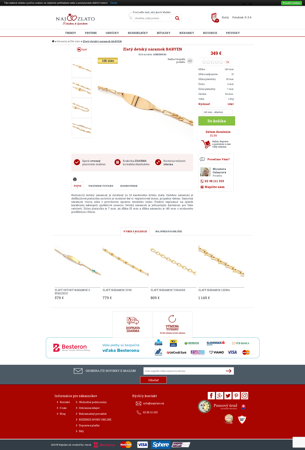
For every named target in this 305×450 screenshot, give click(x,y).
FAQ (81, 431)
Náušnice (210, 33)
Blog (62, 413)
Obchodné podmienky (93, 402)
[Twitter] (228, 395)
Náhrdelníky (138, 33)
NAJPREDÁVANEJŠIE (168, 231)
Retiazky (164, 33)
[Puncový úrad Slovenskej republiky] (222, 407)
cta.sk (88, 444)
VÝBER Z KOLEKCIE (135, 231)
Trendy (70, 33)
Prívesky (233, 33)
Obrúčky (112, 33)
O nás (63, 408)
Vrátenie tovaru (100, 185)
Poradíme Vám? (218, 159)
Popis (77, 185)
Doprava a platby (89, 425)
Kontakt (65, 402)
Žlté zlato (75, 41)
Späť (84, 49)
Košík (225, 17)
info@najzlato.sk (153, 403)
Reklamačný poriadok (93, 413)
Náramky (186, 33)
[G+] (220, 395)
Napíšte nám (215, 187)
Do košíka (217, 120)
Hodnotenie (128, 185)
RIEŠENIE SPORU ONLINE (95, 419)
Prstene (91, 33)
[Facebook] (211, 395)
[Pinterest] (236, 395)
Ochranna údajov (89, 408)
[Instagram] (244, 395)
